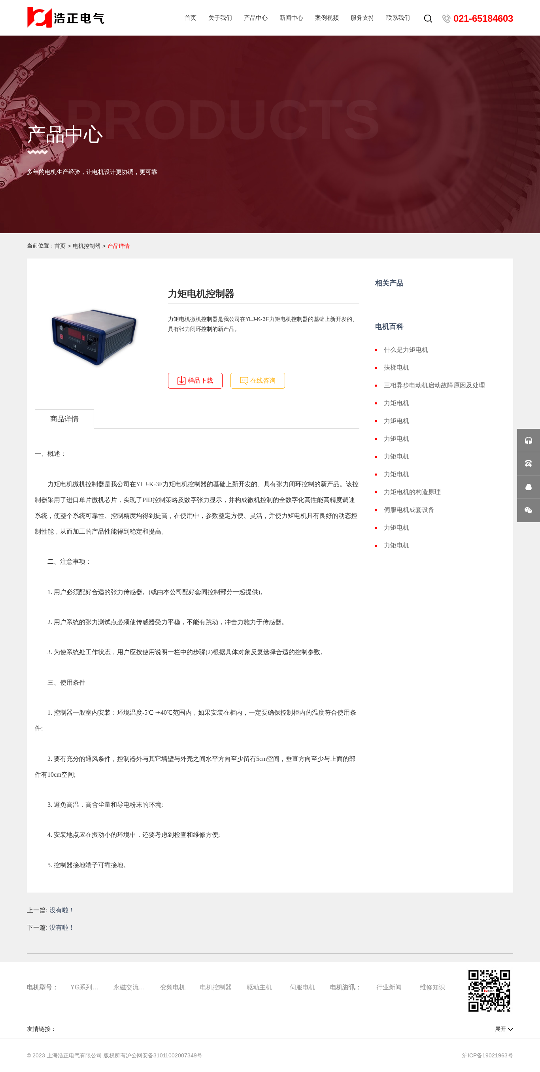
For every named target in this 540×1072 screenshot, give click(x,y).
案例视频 (327, 17)
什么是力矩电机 (406, 349)
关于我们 (220, 17)
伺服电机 (302, 987)
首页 (190, 17)
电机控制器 (86, 246)
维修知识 (432, 987)
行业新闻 (389, 987)
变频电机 (172, 987)
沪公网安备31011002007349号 (164, 1055)
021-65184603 (483, 18)
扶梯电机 (396, 367)
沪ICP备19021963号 (487, 1055)
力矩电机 (396, 403)
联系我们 (398, 17)
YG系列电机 (86, 987)
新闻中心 (291, 17)
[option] (94, 337)
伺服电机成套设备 (409, 509)
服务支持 (362, 17)
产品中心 (256, 17)
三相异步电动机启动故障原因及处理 (434, 385)
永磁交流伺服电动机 (129, 987)
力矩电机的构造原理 (412, 492)
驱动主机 (259, 987)
